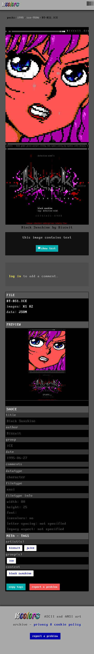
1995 (20, 17)
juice (30, 547)
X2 (31, 306)
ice (11, 560)
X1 (25, 306)
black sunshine (20, 573)
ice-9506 (32, 17)
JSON (23, 312)
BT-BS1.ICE (17, 301)
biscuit (14, 547)
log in (15, 276)
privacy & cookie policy (57, 624)
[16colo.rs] (10, 5)
